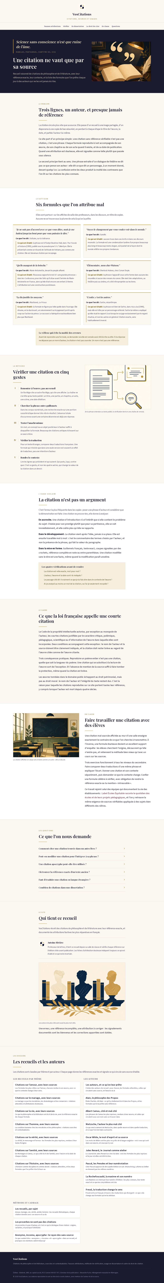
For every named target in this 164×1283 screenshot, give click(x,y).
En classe (105, 26)
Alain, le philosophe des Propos (114, 1100)
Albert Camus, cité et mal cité (115, 1113)
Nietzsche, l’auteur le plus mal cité (117, 1126)
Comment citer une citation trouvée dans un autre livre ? (68, 848)
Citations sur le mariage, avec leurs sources (45, 1100)
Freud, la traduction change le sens (115, 1192)
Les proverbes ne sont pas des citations (45, 1224)
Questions (116, 26)
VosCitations (82, 14)
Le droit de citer (92, 26)
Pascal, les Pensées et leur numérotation (117, 1166)
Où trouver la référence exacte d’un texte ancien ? (64, 872)
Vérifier (66, 26)
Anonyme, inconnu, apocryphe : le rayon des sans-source (46, 1237)
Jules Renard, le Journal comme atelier (116, 1153)
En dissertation (78, 26)
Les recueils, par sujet (45, 1211)
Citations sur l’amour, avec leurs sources (45, 1087)
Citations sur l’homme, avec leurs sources (46, 1126)
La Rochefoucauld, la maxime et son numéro (115, 1179)
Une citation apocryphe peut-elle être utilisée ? (62, 864)
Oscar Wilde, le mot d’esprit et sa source (117, 1140)
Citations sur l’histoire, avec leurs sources (45, 1166)
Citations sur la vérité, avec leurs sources (46, 1140)
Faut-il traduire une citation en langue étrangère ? (64, 879)
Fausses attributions (52, 26)
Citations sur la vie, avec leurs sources (46, 1113)
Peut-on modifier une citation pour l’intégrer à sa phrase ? (69, 856)
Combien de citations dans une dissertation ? (62, 887)
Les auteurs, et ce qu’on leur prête (116, 1087)
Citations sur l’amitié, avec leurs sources (45, 1153)
